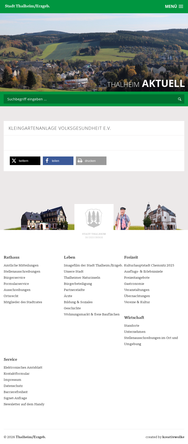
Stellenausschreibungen (22, 271)
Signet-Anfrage (15, 397)
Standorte (131, 325)
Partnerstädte (74, 289)
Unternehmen (134, 331)
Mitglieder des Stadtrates (23, 301)
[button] (25, 160)
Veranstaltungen (136, 289)
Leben (69, 257)
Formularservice (16, 283)
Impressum (12, 379)
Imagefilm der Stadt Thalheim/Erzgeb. (93, 265)
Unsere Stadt (73, 271)
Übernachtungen (137, 295)
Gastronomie (134, 283)
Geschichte (72, 308)
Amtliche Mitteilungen (21, 265)
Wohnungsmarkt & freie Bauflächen (91, 314)
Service (10, 359)
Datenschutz (13, 385)
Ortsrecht (11, 295)
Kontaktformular (17, 373)
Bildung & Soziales (78, 301)
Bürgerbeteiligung (78, 283)
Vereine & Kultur (137, 301)
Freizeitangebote (137, 277)
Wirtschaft (134, 317)
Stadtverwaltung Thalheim (94, 223)
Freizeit (131, 257)
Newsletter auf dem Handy (24, 404)
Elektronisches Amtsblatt (23, 367)
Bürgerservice (14, 277)
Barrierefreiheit (16, 391)
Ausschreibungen (17, 289)
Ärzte (68, 295)
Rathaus (11, 257)
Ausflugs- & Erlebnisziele (143, 271)
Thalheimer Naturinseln (82, 277)
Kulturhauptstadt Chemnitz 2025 (149, 265)
